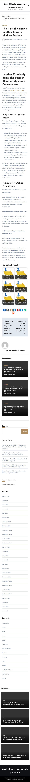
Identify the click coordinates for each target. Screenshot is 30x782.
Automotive (5, 623)
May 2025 (5, 560)
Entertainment (6, 648)
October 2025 (6, 539)
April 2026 (5, 513)
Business (5, 644)
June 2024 (5, 606)
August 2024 (6, 598)
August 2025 (6, 547)
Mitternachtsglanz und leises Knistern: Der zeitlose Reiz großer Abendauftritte (14, 388)
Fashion (4, 25)
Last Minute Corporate (15, 4)
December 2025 (7, 530)
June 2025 (5, 555)
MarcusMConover (11, 39)
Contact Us (9, 779)
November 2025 (7, 534)
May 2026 (5, 509)
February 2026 (6, 522)
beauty (4, 627)
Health (4, 665)
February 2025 (6, 572)
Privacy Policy (14, 779)
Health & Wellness (7, 670)
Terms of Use (20, 779)
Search (5, 426)
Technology (5, 674)
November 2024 (7, 585)
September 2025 (7, 543)
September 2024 (7, 594)
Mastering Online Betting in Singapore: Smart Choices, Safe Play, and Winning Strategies (14, 446)
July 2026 (5, 500)
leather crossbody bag (17, 90)
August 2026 (6, 496)
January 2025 (6, 577)
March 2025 (5, 568)
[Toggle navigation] (2, 6)
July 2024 (5, 602)
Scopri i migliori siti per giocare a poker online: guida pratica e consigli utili (14, 757)
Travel (4, 678)
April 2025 (5, 564)
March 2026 (5, 517)
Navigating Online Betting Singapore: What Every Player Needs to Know (13, 722)
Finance (4, 657)
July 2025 (5, 551)
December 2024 (7, 581)
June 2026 (5, 505)
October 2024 (6, 589)
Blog (3, 631)
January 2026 (6, 526)
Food (3, 661)
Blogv (4, 640)
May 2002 (5, 611)
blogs (3, 636)
